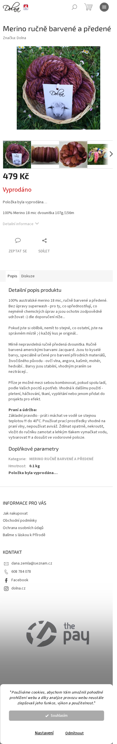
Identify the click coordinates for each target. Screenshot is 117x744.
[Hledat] (74, 7)
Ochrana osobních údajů (23, 528)
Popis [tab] (12, 276)
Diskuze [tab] (28, 276)
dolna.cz (18, 588)
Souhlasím (59, 715)
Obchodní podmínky (20, 520)
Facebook (19, 580)
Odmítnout (74, 733)
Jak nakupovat (15, 513)
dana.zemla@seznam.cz (31, 563)
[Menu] (104, 7)
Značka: (14, 38)
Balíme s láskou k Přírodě (24, 535)
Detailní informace (18, 224)
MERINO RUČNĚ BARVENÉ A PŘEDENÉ (61, 459)
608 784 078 (21, 571)
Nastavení (44, 733)
